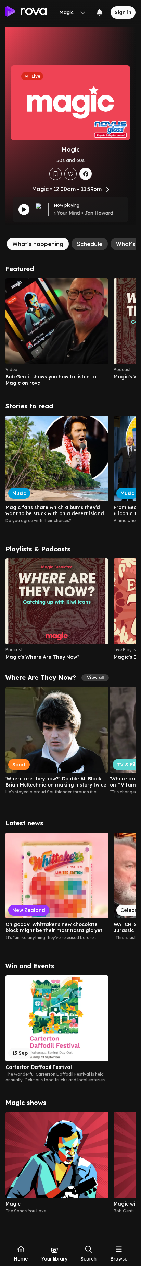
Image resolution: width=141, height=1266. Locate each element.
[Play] (23, 209)
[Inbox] (99, 12)
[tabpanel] (70, 739)
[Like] (70, 174)
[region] (70, 332)
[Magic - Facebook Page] (85, 174)
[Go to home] (26, 12)
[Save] (55, 174)
